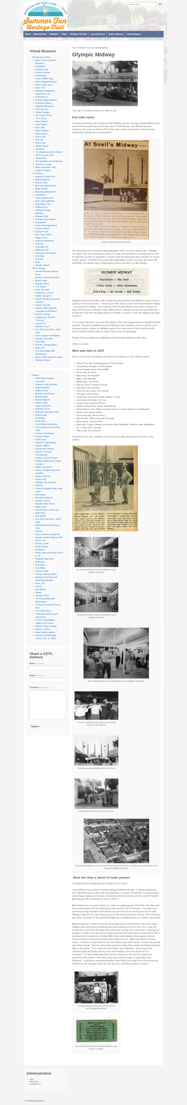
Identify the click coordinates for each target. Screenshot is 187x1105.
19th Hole (39, 256)
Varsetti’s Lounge (43, 164)
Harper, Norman (42, 305)
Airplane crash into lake (46, 384)
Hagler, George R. (43, 296)
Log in (32, 1079)
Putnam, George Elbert (46, 345)
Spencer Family (42, 360)
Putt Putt (39, 259)
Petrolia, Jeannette (44, 338)
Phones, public (42, 543)
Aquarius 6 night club (45, 176)
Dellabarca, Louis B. (44, 293)
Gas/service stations (44, 448)
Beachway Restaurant (45, 192)
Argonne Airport (42, 387)
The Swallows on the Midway (48, 161)
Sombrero (40, 149)
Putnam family (42, 571)
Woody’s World (42, 265)
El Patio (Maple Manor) (46, 100)
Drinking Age (41, 415)
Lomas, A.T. (40, 323)
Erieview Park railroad (45, 219)
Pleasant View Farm (44, 559)
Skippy (38, 592)
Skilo (37, 262)
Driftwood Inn (41, 97)
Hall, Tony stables (43, 234)
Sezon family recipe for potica (49, 357)
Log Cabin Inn (41, 247)
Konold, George (42, 314)
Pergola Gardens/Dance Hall (48, 537)
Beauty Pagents (42, 179)
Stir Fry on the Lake (44, 155)
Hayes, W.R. (41, 479)
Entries (34, 1081)
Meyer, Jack (40, 507)
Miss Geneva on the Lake (47, 510)
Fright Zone (40, 439)
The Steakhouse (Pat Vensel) (48, 152)
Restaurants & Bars (41, 57)
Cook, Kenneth (42, 289)
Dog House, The (43, 94)
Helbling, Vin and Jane (45, 482)
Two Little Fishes (43, 611)
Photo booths (41, 546)
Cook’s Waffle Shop (44, 78)
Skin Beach (40, 589)
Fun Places (37, 173)
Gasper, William (42, 445)
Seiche (38, 586)
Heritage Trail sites (78, 34)
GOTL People (38, 268)
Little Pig (39, 244)
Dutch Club (40, 421)
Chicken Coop (41, 69)
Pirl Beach (40, 549)
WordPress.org (35, 1084)
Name (37, 663)
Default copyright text (36, 1101)
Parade (38, 531)
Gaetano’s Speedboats (46, 442)
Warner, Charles (42, 629)
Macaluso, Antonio (43, 497)
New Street (40, 516)
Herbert (38, 485)
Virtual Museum (134, 34)
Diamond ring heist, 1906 (47, 412)
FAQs (64, 34)
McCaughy (40, 494)
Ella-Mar (39, 213)
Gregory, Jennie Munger (46, 458)
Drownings (40, 418)
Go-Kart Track (41, 231)
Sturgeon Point (42, 595)
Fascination (40, 222)
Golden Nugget (42, 112)
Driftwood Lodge (43, 210)
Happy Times (41, 237)
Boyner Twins (41, 403)
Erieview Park (41, 216)
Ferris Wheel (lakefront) (46, 225)
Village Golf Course (44, 623)
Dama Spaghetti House (46, 81)
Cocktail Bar (40, 75)
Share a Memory (115, 34)
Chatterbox (40, 66)
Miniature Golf (41, 250)
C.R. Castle (40, 286)
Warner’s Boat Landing (46, 626)
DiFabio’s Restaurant (45, 91)
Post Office (40, 568)
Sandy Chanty (41, 146)
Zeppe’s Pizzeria (43, 170)
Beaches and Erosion (45, 393)
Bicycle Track (41, 182)
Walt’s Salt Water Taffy (45, 167)
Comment (39, 687)
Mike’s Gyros (41, 133)
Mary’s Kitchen (42, 130)
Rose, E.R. (40, 348)
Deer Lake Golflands (44, 201)
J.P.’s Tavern (41, 118)
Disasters (54, 34)
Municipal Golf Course (45, 253)
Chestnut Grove (42, 409)
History (35, 375)
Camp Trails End (43, 406)
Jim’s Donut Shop (43, 115)
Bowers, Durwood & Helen (47, 277)
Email (37, 675)
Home (27, 34)
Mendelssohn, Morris (45, 504)
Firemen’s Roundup (44, 433)
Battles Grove (41, 390)
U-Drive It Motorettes (45, 620)
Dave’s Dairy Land (43, 84)
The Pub (39, 140)
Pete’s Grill (40, 137)
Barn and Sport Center (45, 185)
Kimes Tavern (41, 121)
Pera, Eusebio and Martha (47, 335)
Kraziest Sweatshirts (44, 241)
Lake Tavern (41, 124)
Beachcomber (40, 34)
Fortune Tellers (42, 228)
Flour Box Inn (41, 109)
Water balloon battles (45, 632)
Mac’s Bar (40, 127)
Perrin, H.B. (40, 540)
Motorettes (40, 513)
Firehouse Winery (43, 103)
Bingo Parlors (41, 189)
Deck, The (40, 88)
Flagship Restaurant (44, 106)
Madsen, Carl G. (43, 326)
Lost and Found (98, 34)
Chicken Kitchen (42, 72)
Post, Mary (40, 342)
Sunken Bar (40, 158)
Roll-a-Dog (40, 143)
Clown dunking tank (44, 198)
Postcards (40, 562)
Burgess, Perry (42, 283)
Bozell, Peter (41, 280)
